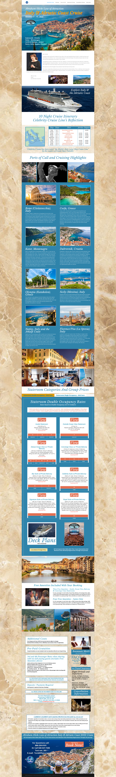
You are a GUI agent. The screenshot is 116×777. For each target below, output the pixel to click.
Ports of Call (63, 2)
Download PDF (42, 430)
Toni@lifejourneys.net (44, 753)
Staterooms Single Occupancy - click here (70, 395)
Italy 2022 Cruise (50, 2)
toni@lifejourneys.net (48, 701)
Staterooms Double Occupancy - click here (38, 395)
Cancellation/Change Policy (38, 550)
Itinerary (57, 2)
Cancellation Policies (80, 2)
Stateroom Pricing (71, 2)
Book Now (88, 2)
